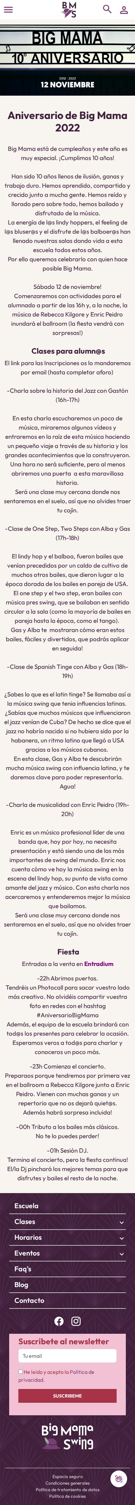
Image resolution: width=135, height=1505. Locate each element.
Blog (21, 1284)
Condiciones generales (68, 1483)
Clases (24, 1221)
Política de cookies (67, 1496)
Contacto (29, 1300)
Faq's (22, 1268)
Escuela (26, 1205)
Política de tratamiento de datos (68, 1489)
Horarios (28, 1237)
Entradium (98, 964)
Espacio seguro (67, 1476)
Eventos (27, 1253)
